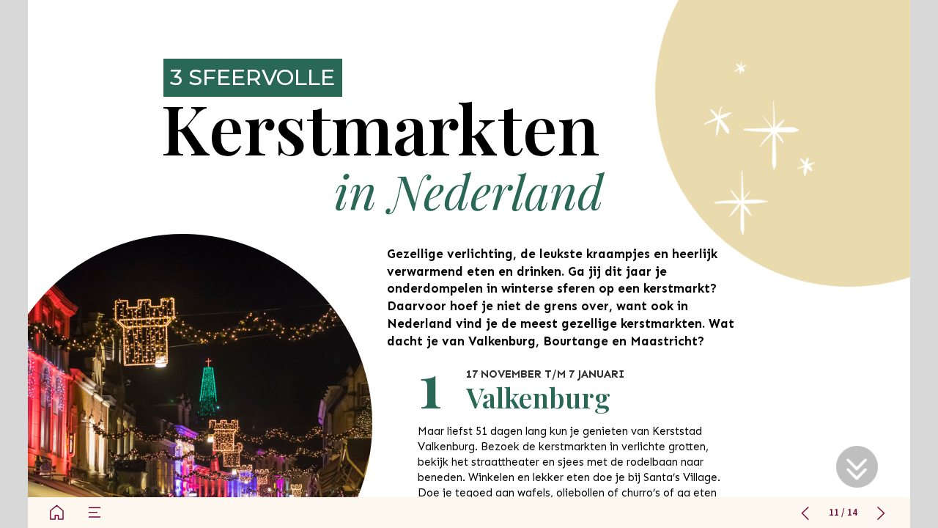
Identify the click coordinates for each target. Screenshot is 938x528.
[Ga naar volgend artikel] (880, 512)
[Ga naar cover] (56, 512)
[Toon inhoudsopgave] (94, 512)
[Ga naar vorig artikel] (805, 512)
